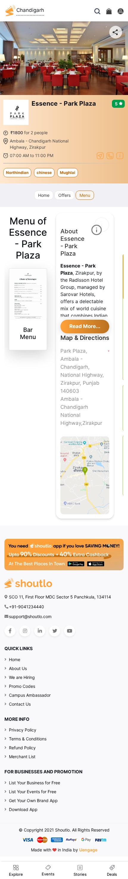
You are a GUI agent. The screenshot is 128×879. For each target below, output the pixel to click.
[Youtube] (69, 630)
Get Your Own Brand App (33, 800)
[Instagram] (24, 630)
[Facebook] (9, 630)
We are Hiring (22, 677)
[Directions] (100, 155)
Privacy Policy (22, 729)
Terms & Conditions (27, 738)
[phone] (110, 155)
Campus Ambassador (30, 695)
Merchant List (22, 756)
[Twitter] (54, 630)
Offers (64, 195)
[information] (119, 155)
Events (48, 874)
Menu (84, 195)
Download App (23, 809)
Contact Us (20, 704)
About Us (18, 668)
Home (43, 195)
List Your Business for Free (34, 782)
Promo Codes (22, 686)
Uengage (88, 849)
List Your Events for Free (32, 791)
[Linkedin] (39, 630)
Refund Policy (22, 747)
